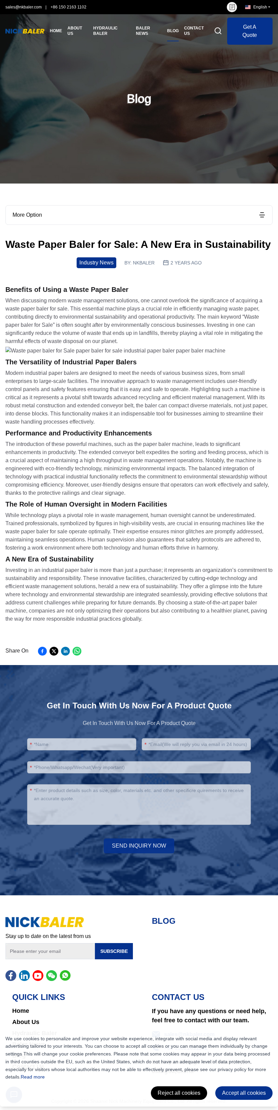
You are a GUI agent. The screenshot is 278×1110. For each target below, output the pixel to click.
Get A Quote (249, 31)
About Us (25, 1022)
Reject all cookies (179, 1093)
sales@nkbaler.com (23, 7)
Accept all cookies (244, 1093)
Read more (33, 1077)
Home (20, 1010)
